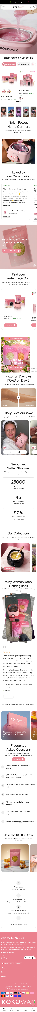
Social (3, 976)
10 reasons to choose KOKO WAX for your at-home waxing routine (14, 734)
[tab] (9, 64)
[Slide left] (4, 697)
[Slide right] (12, 697)
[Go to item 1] (17, 101)
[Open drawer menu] (3, 7)
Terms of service (27, 986)
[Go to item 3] (20, 101)
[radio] (3, 91)
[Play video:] (34, 265)
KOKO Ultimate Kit (14, 202)
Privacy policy (17, 986)
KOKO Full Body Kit (25, 90)
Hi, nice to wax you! (23, 983)
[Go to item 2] (19, 101)
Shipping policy (9, 988)
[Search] (31, 7)
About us (4, 968)
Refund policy (9, 986)
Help (2, 972)
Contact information (20, 988)
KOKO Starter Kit (6, 97)
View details (9, 325)
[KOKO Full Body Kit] (27, 79)
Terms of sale (30, 988)
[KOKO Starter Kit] (9, 78)
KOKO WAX (15, 983)
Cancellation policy (23, 989)
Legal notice (14, 989)
